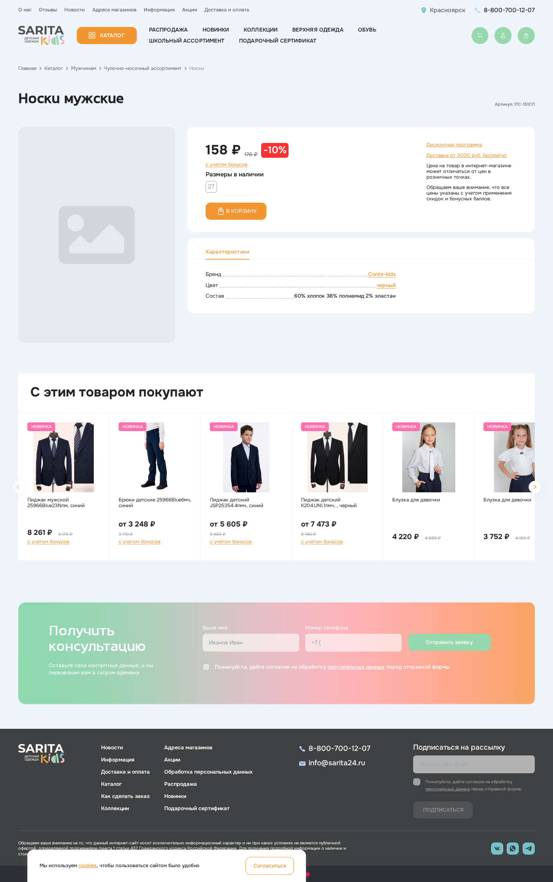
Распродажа (168, 29)
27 (211, 186)
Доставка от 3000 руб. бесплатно (466, 155)
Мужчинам (83, 68)
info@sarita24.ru (337, 763)
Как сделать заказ (125, 796)
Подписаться (443, 809)
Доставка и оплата (226, 10)
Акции (189, 10)
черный (386, 285)
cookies (88, 866)
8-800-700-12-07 (509, 10)
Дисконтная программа (454, 145)
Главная (27, 68)
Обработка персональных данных (208, 771)
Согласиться (270, 865)
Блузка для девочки (416, 500)
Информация (159, 10)
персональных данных (356, 666)
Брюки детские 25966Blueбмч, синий (155, 502)
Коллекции (260, 29)
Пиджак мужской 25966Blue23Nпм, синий (56, 502)
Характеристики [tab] (227, 251)
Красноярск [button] (448, 10)
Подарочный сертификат (277, 40)
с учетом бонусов (226, 165)
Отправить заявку (449, 642)
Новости (74, 10)
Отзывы (48, 10)
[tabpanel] (361, 285)
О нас (25, 10)
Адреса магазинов (114, 10)
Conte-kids (382, 274)
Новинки (216, 29)
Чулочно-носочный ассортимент (142, 68)
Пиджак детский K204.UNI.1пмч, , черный (329, 502)
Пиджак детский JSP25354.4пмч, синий (236, 502)
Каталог (112, 35)
